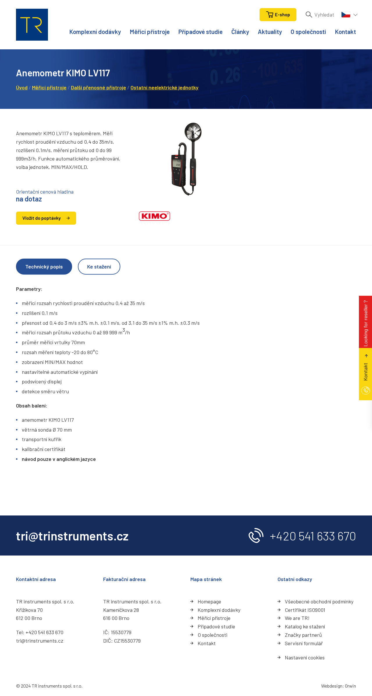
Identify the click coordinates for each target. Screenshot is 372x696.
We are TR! (297, 618)
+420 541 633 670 (313, 535)
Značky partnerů (303, 635)
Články (240, 31)
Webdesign (331, 685)
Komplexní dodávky (95, 31)
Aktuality (270, 31)
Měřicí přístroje (150, 31)
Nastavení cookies (305, 657)
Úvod (22, 87)
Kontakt (345, 31)
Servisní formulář (304, 643)
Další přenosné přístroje (98, 87)
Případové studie (200, 31)
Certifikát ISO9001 (305, 610)
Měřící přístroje (214, 618)
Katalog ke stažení (305, 626)
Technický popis (44, 266)
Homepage (209, 601)
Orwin (350, 685)
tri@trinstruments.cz (39, 640)
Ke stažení (99, 266)
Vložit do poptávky (41, 218)
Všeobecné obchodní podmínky (319, 601)
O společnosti (308, 31)
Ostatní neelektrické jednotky (164, 87)
